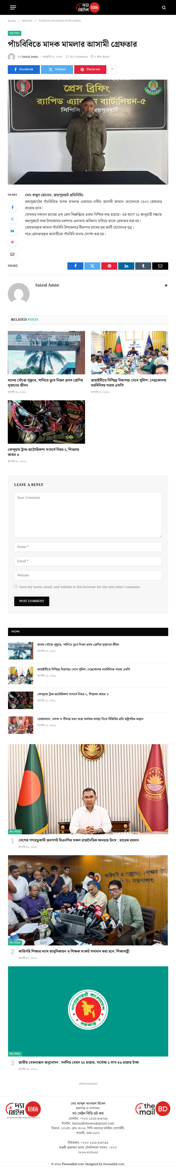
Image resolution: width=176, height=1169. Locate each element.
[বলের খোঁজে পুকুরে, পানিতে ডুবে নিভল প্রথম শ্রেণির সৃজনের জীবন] (46, 353)
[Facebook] (12, 207)
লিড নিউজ (15, 832)
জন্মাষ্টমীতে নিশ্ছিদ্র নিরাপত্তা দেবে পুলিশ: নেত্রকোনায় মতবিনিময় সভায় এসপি (128, 383)
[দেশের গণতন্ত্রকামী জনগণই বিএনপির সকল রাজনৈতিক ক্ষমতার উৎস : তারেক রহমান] (88, 789)
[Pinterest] (12, 242)
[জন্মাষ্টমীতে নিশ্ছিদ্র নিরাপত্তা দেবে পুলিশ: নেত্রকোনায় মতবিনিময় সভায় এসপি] (129, 353)
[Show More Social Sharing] (112, 69)
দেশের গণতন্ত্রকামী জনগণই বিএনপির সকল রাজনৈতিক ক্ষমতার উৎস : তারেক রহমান (79, 840)
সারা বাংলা (14, 33)
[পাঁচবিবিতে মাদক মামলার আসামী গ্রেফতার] (88, 132)
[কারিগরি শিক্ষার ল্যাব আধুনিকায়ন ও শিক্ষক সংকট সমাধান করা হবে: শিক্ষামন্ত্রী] (88, 900)
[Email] (12, 254)
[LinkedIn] (12, 230)
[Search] (163, 7)
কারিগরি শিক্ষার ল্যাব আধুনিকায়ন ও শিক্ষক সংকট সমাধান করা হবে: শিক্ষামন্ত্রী (74, 951)
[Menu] (13, 7)
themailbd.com (113, 1164)
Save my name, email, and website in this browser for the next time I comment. (79, 587)
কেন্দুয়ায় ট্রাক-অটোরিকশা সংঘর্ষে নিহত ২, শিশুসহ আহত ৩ (43, 452)
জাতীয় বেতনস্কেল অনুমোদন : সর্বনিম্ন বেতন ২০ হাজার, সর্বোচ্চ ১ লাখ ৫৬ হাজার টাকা (79, 1062)
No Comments (79, 57)
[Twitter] (12, 219)
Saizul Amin (30, 57)
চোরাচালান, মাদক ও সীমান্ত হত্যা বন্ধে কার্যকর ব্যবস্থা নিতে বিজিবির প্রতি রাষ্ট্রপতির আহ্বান (90, 719)
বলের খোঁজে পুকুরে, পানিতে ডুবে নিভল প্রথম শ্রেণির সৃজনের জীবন (45, 383)
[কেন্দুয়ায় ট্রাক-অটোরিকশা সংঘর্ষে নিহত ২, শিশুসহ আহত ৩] (46, 422)
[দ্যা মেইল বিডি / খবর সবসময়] (88, 7)
